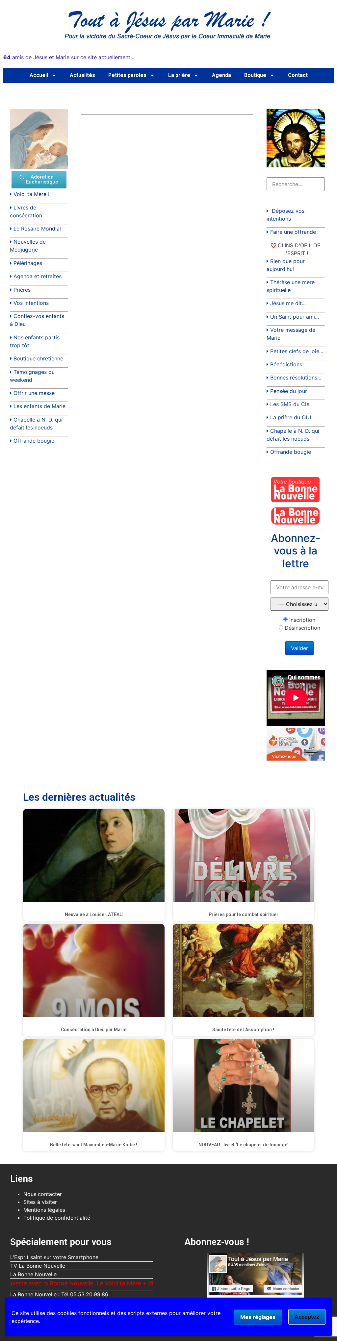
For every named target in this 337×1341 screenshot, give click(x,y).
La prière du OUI (290, 417)
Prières (22, 289)
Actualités (82, 75)
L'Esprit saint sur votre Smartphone (54, 1257)
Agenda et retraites (37, 276)
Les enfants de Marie (39, 406)
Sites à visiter (40, 1202)
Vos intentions (31, 303)
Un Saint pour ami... (294, 316)
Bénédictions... (288, 364)
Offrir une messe (34, 393)
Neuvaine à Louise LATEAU (94, 914)
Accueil (39, 75)
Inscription (302, 619)
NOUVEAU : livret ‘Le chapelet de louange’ (243, 1144)
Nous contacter (42, 1194)
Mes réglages (257, 1317)
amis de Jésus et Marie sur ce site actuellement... (68, 57)
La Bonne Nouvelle (33, 1274)
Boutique (255, 75)
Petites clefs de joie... (296, 351)
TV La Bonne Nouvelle (37, 1265)
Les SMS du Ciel (290, 404)
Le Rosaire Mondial (37, 228)
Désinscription (302, 627)
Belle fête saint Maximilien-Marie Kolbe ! (93, 1144)
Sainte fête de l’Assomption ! (243, 1029)
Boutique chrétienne (38, 358)
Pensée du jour (288, 391)
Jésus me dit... (288, 303)
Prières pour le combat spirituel (243, 914)
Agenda (221, 75)
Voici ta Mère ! (31, 194)
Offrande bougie (33, 440)
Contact (298, 75)
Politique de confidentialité (56, 1217)
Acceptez (307, 1316)
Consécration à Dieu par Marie (93, 1029)
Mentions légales (44, 1210)
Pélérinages (27, 263)
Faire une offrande (293, 232)
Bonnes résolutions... (295, 377)
